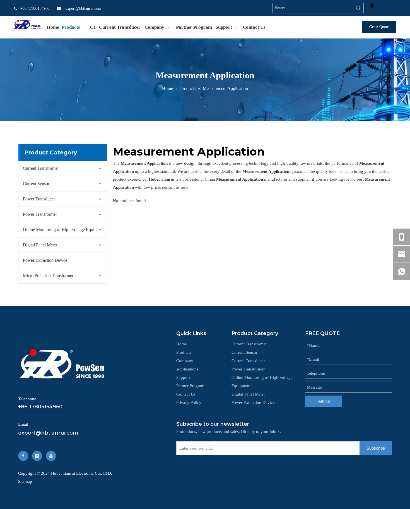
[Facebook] (23, 456)
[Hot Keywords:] (358, 8)
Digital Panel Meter (40, 245)
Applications (187, 369)
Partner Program (190, 386)
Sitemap (25, 481)
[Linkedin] (37, 456)
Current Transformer (41, 168)
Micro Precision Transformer (48, 275)
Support (183, 377)
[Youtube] (51, 456)
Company (184, 360)
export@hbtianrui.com (83, 8)
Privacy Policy (188, 402)
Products (183, 352)
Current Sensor (36, 183)
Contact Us (186, 394)
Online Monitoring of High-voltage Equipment (64, 229)
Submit (324, 401)
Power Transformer (40, 214)
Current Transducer (248, 360)
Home (181, 344)
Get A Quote (379, 27)
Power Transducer (39, 199)
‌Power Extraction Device (45, 260)
